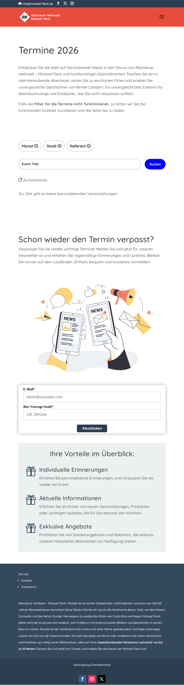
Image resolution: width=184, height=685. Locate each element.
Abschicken (92, 428)
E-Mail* (29, 389)
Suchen (155, 164)
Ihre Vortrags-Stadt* (38, 407)
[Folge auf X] (101, 679)
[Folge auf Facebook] (82, 679)
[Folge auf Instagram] (92, 679)
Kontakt (26, 580)
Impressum (28, 587)
